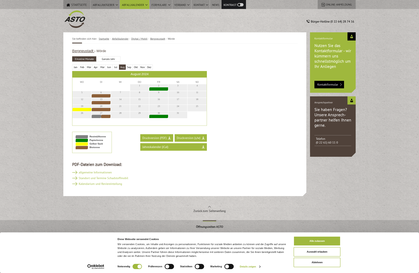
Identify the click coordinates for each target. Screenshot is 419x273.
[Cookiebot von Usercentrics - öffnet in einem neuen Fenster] (96, 266)
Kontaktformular (327, 84)
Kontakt (199, 5)
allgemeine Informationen (95, 172)
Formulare (160, 5)
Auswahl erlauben (317, 251)
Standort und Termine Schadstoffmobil (103, 178)
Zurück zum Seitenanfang (209, 211)
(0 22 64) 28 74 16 (342, 21)
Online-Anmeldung (338, 4)
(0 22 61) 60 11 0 (327, 142)
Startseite (104, 38)
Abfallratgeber (104, 5)
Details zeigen (248, 266)
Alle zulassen (317, 241)
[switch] (169, 266)
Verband (180, 5)
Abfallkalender (133, 5)
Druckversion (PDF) (154, 138)
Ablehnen (317, 262)
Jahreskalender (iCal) (155, 147)
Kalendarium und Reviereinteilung (100, 184)
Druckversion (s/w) (188, 138)
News (215, 5)
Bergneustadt (83, 51)
